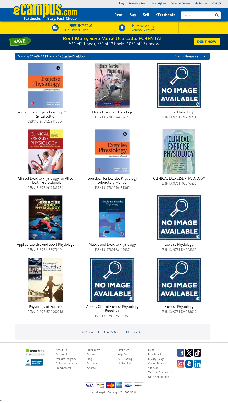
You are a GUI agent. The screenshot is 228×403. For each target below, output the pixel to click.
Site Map (153, 368)
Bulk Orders (93, 350)
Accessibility (63, 354)
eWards (91, 368)
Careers (91, 354)
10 (127, 332)
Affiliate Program (66, 359)
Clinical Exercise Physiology (112, 112)
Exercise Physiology (179, 112)
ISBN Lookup (125, 359)
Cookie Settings (157, 363)
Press (151, 350)
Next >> (137, 332)
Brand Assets (63, 368)
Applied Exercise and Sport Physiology (45, 244)
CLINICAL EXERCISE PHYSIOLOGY (179, 178)
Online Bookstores (158, 376)
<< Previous (88, 332)
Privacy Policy (156, 359)
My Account (201, 3)
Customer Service (180, 3)
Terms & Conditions (160, 372)
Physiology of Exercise (45, 306)
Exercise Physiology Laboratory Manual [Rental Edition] (45, 114)
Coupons (92, 363)
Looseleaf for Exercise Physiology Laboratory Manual (112, 180)
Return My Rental (138, 3)
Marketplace (159, 3)
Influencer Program (67, 363)
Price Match (155, 354)
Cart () (216, 3)
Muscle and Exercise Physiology (112, 244)
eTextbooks (165, 14)
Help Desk (123, 354)
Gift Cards (123, 350)
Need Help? (98, 392)
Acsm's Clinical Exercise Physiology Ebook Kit (112, 308)
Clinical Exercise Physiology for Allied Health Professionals (45, 180)
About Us (61, 350)
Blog (121, 3)
